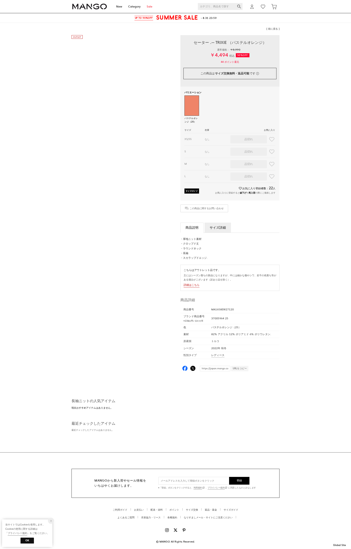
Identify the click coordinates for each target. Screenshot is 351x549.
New (119, 7)
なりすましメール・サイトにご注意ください (208, 517)
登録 (239, 480)
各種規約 (172, 517)
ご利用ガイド (120, 509)
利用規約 (198, 487)
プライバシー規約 (216, 487)
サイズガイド (192, 191)
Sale (149, 7)
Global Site (339, 545)
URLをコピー (240, 368)
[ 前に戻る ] (273, 28)
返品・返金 (211, 509)
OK (27, 540)
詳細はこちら (191, 285)
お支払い (139, 509)
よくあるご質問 (125, 517)
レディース (217, 355)
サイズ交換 (192, 509)
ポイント (174, 509)
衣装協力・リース (151, 517)
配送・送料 (157, 509)
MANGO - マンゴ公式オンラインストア (89, 6)
